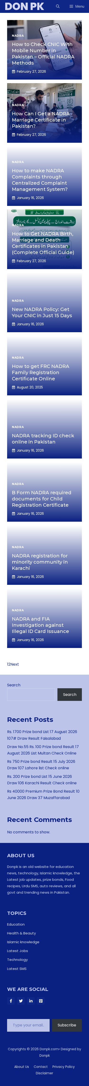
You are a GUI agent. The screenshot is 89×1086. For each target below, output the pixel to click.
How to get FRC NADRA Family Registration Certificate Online (40, 372)
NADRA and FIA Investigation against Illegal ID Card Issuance (40, 625)
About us (21, 1066)
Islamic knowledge (23, 941)
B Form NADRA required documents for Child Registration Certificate (41, 499)
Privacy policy (63, 1066)
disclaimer (44, 1073)
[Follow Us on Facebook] (11, 1001)
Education (16, 924)
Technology (17, 959)
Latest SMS (17, 968)
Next (14, 664)
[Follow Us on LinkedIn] (31, 1001)
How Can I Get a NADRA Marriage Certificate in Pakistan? (41, 120)
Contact (41, 1066)
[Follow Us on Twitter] (21, 1001)
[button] (58, 6)
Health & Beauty (21, 933)
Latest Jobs (17, 950)
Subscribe (67, 1025)
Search (13, 685)
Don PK (24, 6)
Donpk (44, 1055)
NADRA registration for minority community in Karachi (40, 562)
